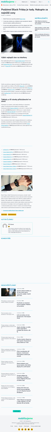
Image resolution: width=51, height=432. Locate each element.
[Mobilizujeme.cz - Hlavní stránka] (7, 2)
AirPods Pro (6, 149)
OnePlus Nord (7, 93)
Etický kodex (26, 426)
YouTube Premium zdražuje (22, 5)
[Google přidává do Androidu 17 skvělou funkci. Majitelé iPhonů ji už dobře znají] (8, 377)
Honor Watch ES (7, 154)
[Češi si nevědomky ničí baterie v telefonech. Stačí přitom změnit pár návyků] (8, 353)
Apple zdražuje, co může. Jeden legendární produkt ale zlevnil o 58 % (42, 29)
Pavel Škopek (19, 300)
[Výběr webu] (16, 2)
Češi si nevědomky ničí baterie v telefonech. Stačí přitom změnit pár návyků (42, 36)
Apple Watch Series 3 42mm (9, 168)
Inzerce (15, 426)
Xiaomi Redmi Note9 (20, 61)
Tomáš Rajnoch (19, 312)
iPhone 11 (30, 87)
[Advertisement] (16, 75)
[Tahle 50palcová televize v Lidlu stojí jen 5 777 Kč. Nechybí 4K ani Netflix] (8, 401)
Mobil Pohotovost (12, 214)
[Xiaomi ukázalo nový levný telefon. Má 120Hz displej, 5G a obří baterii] (8, 365)
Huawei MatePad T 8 (27, 115)
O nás (12, 426)
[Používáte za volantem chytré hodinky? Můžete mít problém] (8, 304)
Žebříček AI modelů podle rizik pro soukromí (39, 5)
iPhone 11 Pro (11, 89)
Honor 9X (8, 66)
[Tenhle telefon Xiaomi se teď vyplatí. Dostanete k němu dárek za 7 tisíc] (8, 341)
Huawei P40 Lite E (7, 64)
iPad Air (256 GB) (14, 108)
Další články (17, 411)
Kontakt (20, 426)
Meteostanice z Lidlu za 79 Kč (9, 5)
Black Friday (22, 19)
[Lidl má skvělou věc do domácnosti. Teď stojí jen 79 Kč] (8, 316)
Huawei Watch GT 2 (7, 156)
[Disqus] (25, 253)
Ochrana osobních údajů (35, 426)
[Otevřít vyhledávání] (49, 2)
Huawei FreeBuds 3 (7, 161)
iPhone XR (22, 86)
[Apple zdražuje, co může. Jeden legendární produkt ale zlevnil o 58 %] (8, 329)
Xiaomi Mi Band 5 (7, 164)
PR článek (2, 15)
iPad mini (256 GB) (11, 111)
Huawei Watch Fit (7, 159)
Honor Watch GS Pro (8, 152)
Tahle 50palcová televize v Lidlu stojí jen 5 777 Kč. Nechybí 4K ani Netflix (42, 22)
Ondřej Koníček (19, 288)
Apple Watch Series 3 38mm (9, 166)
